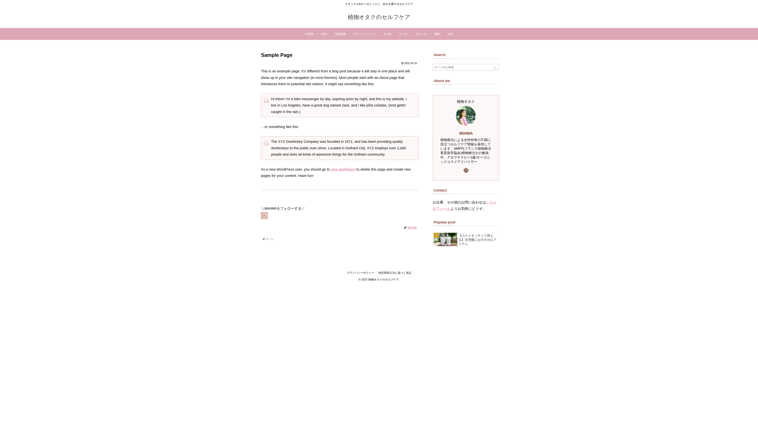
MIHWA (466, 133)
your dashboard (343, 169)
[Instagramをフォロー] (264, 215)
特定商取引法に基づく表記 (395, 272)
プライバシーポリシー (360, 272)
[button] (495, 68)
